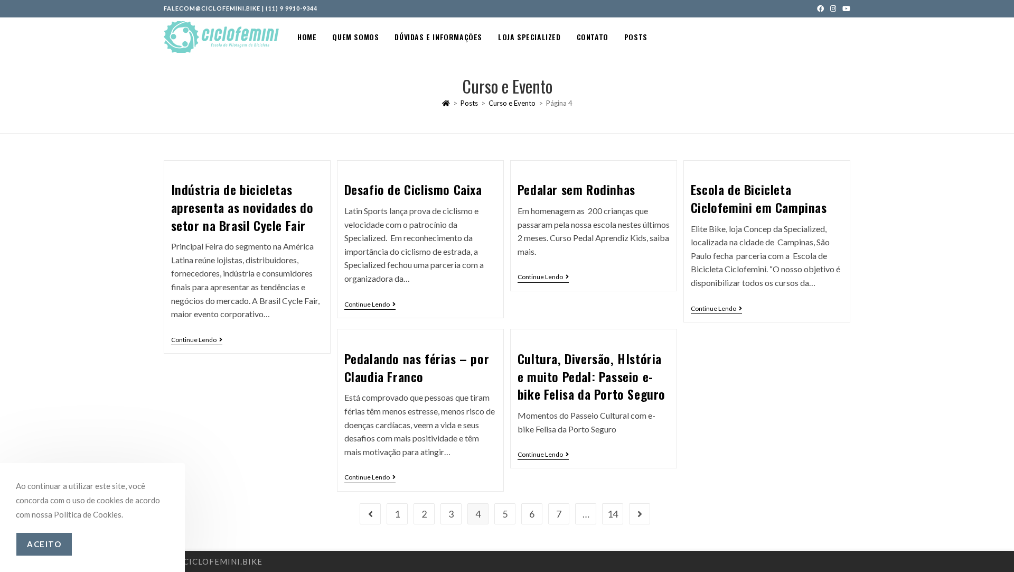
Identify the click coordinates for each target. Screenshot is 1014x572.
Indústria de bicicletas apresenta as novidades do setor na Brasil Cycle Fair (242, 207)
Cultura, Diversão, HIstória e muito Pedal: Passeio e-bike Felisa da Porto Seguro (591, 376)
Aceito (44, 544)
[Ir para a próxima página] (639, 513)
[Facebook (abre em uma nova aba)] (820, 8)
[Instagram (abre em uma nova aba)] (833, 8)
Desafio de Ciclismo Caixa (413, 189)
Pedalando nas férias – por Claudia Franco (417, 367)
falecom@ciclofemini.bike (212, 8)
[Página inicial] (446, 103)
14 (612, 514)
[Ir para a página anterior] (370, 513)
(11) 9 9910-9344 (291, 8)
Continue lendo (196, 340)
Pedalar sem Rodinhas (576, 189)
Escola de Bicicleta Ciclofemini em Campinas (759, 198)
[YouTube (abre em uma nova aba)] (844, 8)
